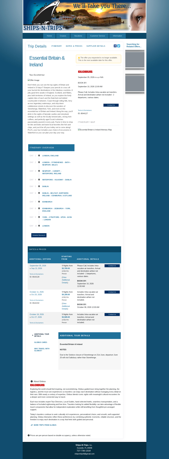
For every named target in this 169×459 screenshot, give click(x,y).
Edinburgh (47, 202)
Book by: (81, 281)
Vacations (78, 36)
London (45, 226)
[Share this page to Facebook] (115, 45)
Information (117, 36)
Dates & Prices (74, 46)
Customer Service (97, 36)
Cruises (63, 36)
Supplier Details (95, 46)
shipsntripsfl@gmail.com (85, 454)
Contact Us (111, 105)
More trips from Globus (44, 425)
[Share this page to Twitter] (118, 45)
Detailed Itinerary (38, 235)
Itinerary (56, 46)
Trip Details (37, 46)
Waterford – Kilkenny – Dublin (56, 180)
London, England (50, 156)
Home (49, 36)
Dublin (45, 186)
